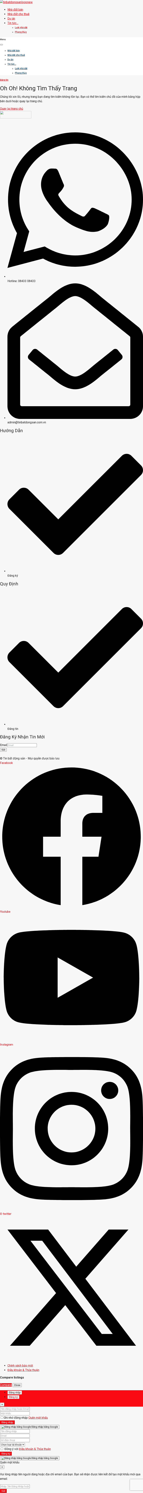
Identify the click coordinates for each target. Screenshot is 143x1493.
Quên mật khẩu (38, 1417)
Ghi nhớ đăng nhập (16, 1417)
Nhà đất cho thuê (18, 14)
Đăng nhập (7, 1422)
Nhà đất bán (15, 9)
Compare (6, 1385)
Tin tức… (12, 23)
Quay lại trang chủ (11, 108)
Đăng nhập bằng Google (44, 1426)
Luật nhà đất (21, 27)
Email (3, 745)
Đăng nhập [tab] (14, 1392)
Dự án (11, 18)
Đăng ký (5, 1453)
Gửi (3, 749)
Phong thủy (21, 32)
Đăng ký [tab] (13, 1397)
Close (17, 1385)
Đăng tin (4, 80)
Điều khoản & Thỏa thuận (35, 1449)
